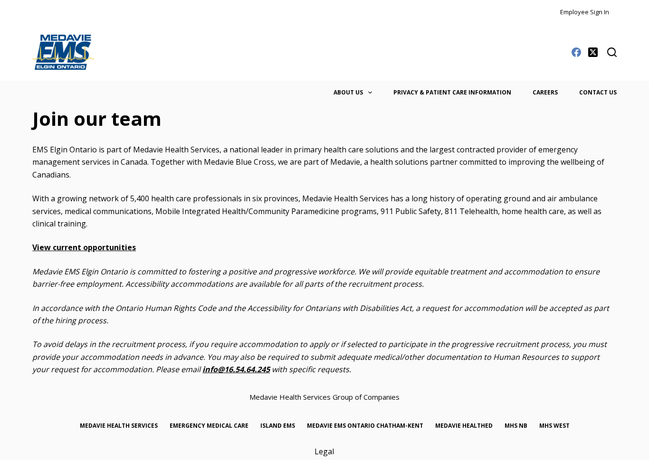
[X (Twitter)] (593, 52)
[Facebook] (576, 52)
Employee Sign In (584, 12)
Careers (545, 92)
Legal (324, 451)
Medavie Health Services (119, 426)
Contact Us (598, 92)
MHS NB (516, 426)
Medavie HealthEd (464, 426)
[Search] (612, 52)
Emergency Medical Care (209, 426)
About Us (348, 92)
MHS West (554, 426)
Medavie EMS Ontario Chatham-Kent (365, 426)
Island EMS (277, 426)
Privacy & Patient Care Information (452, 92)
